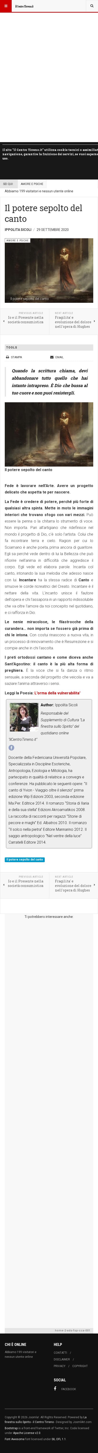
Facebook (68, 1389)
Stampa (16, 357)
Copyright (80, 1366)
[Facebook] (11, 748)
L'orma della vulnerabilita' (57, 693)
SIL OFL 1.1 (59, 1439)
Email (59, 357)
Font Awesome (14, 1439)
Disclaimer (62, 1359)
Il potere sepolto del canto (24, 859)
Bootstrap (11, 1428)
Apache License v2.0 (26, 1433)
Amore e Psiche (32, 184)
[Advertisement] (49, 1122)
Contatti (60, 1352)
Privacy (59, 1366)
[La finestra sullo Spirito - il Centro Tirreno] (24, 6)
